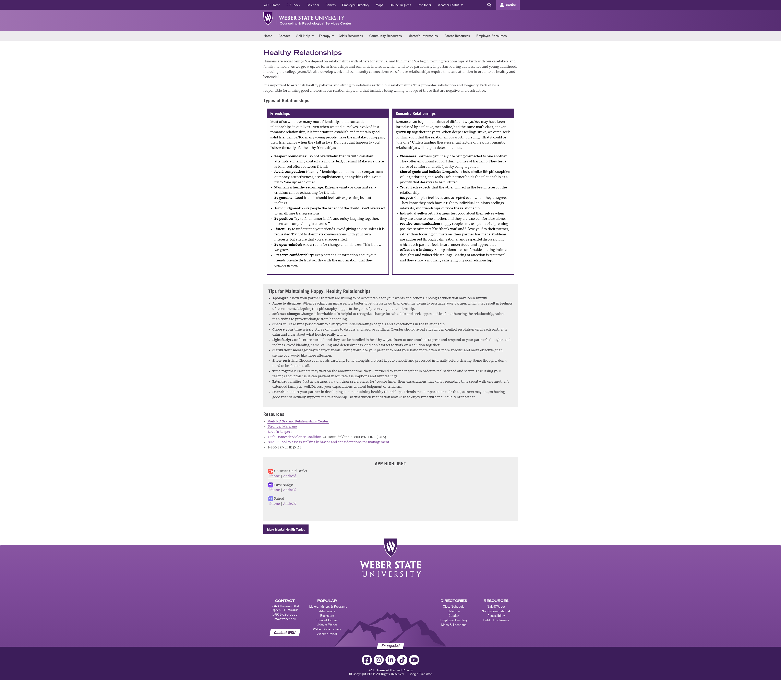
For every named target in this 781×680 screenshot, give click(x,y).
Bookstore (327, 616)
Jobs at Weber (327, 625)
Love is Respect (280, 432)
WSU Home (272, 5)
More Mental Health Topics (286, 529)
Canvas (331, 5)
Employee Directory (355, 5)
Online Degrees (400, 5)
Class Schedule (454, 606)
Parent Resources (457, 36)
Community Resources (385, 36)
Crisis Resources (351, 36)
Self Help (303, 36)
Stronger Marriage (282, 426)
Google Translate (420, 674)
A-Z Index (293, 5)
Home (268, 36)
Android (289, 476)
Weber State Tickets (327, 629)
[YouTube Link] (414, 660)
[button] (312, 35)
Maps (379, 5)
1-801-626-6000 (285, 614)
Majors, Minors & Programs (328, 606)
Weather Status (449, 5)
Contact (284, 36)
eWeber (511, 4)
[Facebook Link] (367, 660)
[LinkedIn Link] (390, 660)
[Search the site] (489, 5)
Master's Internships (423, 36)
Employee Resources (491, 36)
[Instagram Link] (379, 660)
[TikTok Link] (402, 660)
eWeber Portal (327, 634)
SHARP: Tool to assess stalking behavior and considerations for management (328, 442)
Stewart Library (327, 620)
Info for (423, 5)
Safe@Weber (496, 606)
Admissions (327, 611)
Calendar (313, 5)
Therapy (324, 36)
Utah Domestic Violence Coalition (294, 437)
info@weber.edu (285, 619)
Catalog (454, 616)
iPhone (274, 476)
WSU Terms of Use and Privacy (391, 670)
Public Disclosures (496, 620)
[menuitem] (271, 5)
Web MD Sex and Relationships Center (298, 421)
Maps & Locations (453, 625)
